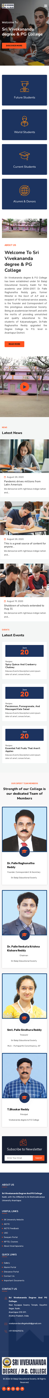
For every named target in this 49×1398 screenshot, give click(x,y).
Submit (38, 1158)
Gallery (7, 1263)
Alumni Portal (10, 1267)
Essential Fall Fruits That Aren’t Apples (22, 750)
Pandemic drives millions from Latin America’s (22, 483)
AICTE (7, 1224)
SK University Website (14, 1219)
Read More (14, 344)
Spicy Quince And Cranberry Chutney (20, 666)
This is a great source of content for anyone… (25, 545)
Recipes (8, 661)
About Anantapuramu (13, 1246)
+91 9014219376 (16, 1331)
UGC (6, 1233)
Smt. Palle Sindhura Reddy (24, 1029)
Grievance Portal (11, 1272)
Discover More (14, 45)
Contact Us (9, 1276)
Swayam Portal (11, 1237)
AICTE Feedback (11, 1228)
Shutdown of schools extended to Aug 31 (24, 607)
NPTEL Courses (11, 1242)
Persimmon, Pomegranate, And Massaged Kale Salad (22, 708)
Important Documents (14, 1280)
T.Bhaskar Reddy (18, 1109)
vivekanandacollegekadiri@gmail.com (25, 1323)
